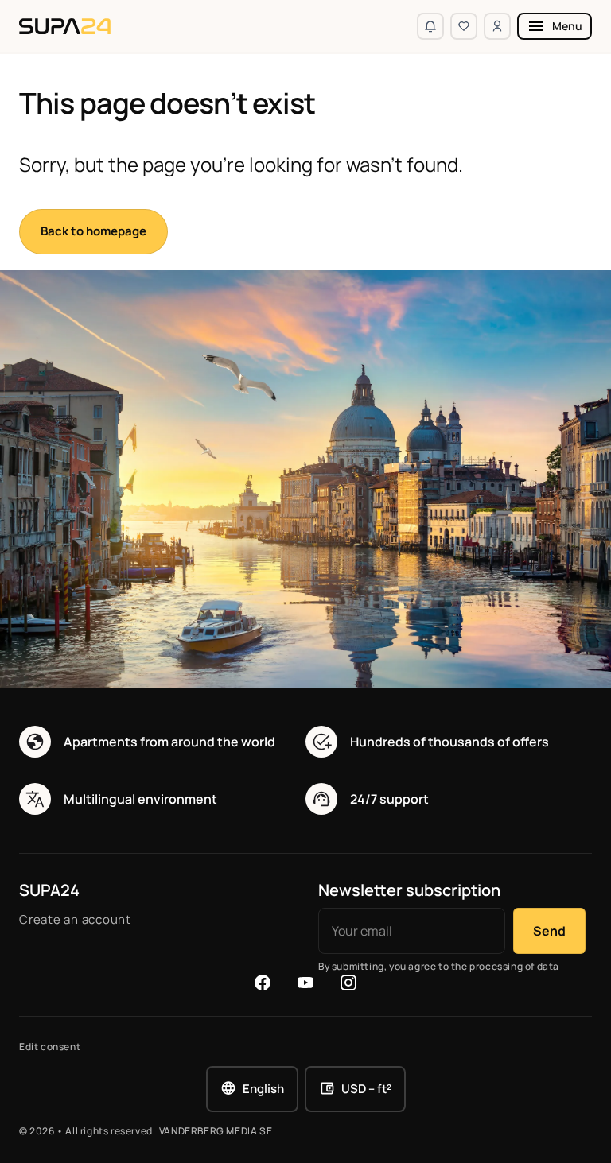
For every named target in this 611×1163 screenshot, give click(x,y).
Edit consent (49, 1047)
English (263, 1088)
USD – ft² (366, 1088)
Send (549, 931)
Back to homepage (93, 231)
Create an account (75, 919)
